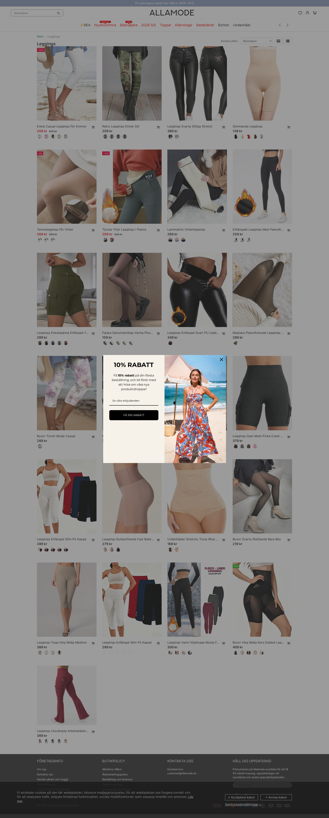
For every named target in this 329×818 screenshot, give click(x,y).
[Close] (221, 359)
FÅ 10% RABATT (133, 415)
